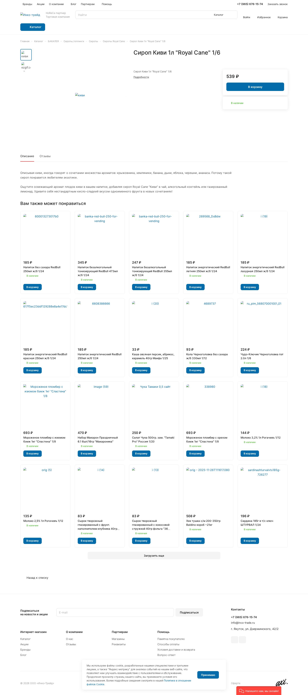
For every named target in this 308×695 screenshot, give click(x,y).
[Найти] (233, 15)
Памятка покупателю (171, 639)
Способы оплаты (168, 644)
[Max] (242, 639)
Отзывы (45, 156)
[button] (258, 690)
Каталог (25, 639)
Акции (24, 644)
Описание (27, 156)
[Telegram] (234, 639)
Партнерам (120, 632)
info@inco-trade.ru (243, 622)
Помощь (163, 632)
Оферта (235, 683)
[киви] (80, 95)
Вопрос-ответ (166, 655)
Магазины (118, 639)
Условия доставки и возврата (176, 649)
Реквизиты (119, 644)
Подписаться (189, 612)
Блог (23, 655)
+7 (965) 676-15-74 (250, 4)
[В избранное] (276, 60)
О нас (69, 639)
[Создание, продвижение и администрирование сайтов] (282, 685)
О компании (74, 632)
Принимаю (208, 675)
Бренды (25, 649)
